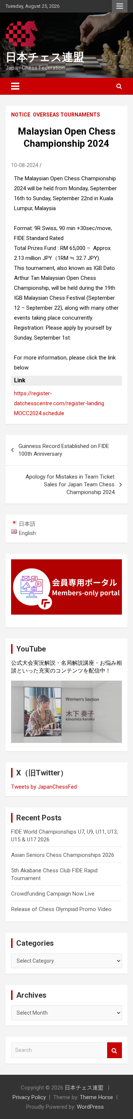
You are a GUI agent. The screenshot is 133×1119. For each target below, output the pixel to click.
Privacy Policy (29, 1097)
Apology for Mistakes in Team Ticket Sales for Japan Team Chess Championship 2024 (70, 484)
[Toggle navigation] (15, 86)
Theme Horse (96, 1097)
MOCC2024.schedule (39, 413)
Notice (20, 115)
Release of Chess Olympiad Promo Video (61, 909)
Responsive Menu (119, 6)
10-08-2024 (24, 165)
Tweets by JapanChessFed (44, 786)
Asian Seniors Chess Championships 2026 (62, 855)
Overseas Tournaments (66, 115)
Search (114, 1050)
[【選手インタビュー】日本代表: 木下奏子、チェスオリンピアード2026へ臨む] (66, 712)
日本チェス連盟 (45, 57)
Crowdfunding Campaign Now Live (53, 893)
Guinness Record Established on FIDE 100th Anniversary (63, 450)
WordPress (90, 1107)
